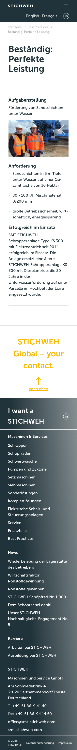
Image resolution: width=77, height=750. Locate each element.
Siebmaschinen (22, 485)
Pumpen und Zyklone (27, 469)
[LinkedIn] (66, 16)
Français (49, 15)
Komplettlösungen (24, 500)
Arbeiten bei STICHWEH (29, 647)
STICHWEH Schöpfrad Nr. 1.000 (37, 597)
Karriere (15, 638)
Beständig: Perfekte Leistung (29, 32)
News (13, 552)
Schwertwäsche (22, 461)
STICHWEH (18, 669)
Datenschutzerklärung (40, 743)
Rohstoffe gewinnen (26, 589)
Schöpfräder (19, 453)
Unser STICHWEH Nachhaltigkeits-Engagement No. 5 (38, 618)
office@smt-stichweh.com (31, 721)
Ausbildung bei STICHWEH (32, 655)
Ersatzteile (17, 530)
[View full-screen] (61, 127)
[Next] (61, 133)
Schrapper (17, 445)
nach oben (38, 388)
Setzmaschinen (22, 477)
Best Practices (38, 27)
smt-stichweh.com (25, 729)
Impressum (65, 743)
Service (14, 522)
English (32, 15)
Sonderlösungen (23, 493)
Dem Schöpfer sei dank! (29, 604)
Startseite (15, 27)
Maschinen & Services (28, 436)
